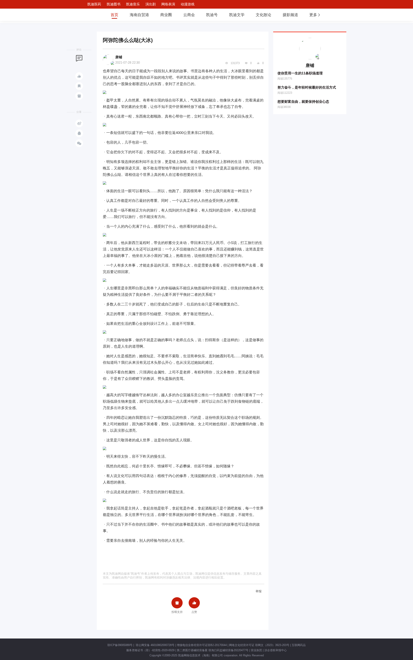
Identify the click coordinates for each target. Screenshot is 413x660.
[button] (315, 14)
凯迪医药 (94, 4)
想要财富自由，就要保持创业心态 (303, 101)
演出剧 (150, 4)
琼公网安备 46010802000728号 (154, 645)
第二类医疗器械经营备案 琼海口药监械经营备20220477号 (212, 650)
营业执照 (256, 650)
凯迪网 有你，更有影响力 (91, 15)
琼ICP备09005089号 (120, 645)
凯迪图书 (113, 4)
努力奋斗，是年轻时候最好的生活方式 (306, 87)
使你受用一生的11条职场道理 (300, 73)
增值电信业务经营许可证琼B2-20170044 (202, 645)
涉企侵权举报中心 (275, 650)
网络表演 (168, 4)
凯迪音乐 (133, 4)
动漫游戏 (187, 4)
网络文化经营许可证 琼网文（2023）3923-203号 (259, 645)
